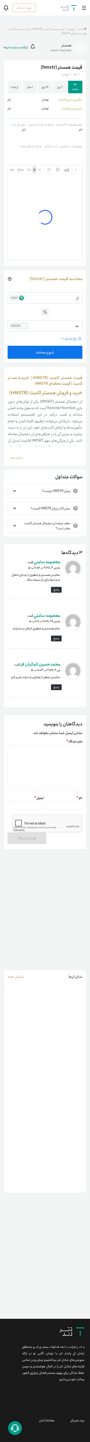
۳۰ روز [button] (45, 87)
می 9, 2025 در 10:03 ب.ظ (45, 670)
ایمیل (39, 798)
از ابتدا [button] (14, 87)
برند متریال (77, 1420)
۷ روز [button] (60, 87)
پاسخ (56, 589)
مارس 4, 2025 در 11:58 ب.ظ (44, 567)
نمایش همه (16, 977)
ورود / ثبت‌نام (24, 8)
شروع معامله (45, 352)
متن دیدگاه (74, 741)
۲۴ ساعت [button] (75, 87)
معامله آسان (46, 1420)
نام (79, 798)
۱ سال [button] (30, 87)
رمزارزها (71, 29)
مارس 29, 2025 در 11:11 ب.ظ (44, 621)
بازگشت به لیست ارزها (16, 47)
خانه (81, 29)
